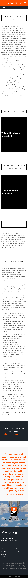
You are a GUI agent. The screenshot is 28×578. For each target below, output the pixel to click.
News (3, 557)
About (3, 549)
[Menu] (25, 2)
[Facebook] (2, 533)
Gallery (3, 551)
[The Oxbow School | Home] (12, 3)
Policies (3, 7)
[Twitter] (6, 533)
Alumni (3, 554)
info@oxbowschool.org (10, 540)
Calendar (17, 549)
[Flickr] (12, 533)
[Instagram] (9, 533)
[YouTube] (16, 533)
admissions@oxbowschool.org (14, 434)
